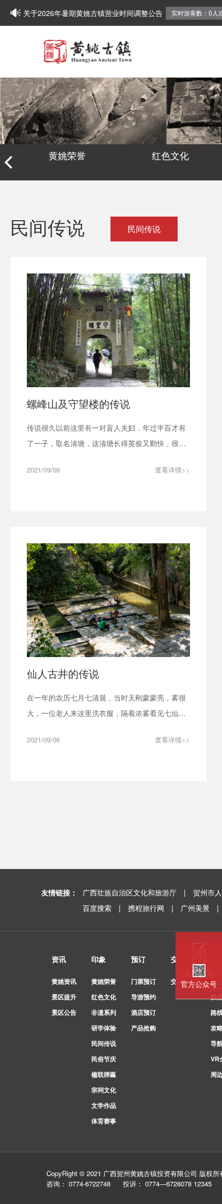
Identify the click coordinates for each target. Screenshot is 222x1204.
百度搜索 (103, 908)
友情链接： (59, 892)
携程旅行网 (152, 908)
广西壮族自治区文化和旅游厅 (135, 892)
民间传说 (144, 229)
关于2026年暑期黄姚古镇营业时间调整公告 (93, 13)
